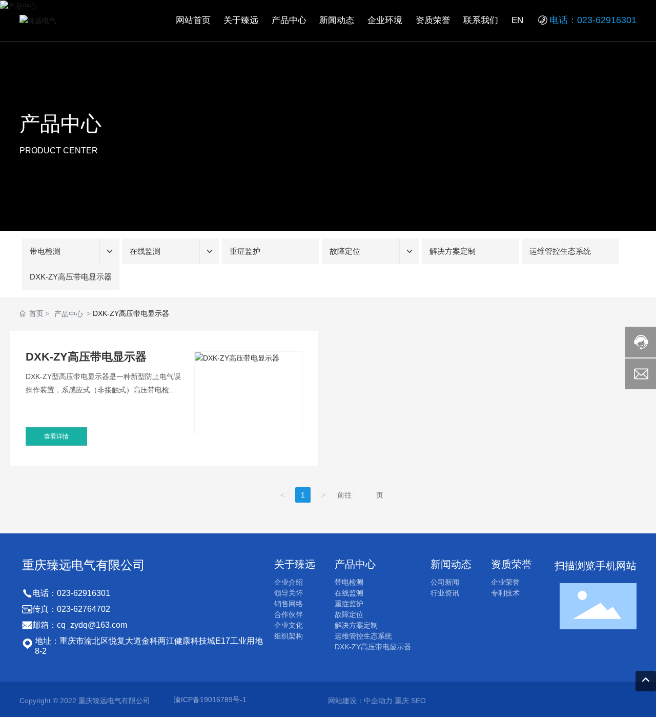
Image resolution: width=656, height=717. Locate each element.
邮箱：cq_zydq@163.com (79, 625)
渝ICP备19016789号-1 (210, 699)
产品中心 (60, 123)
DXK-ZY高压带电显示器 (86, 356)
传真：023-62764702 (71, 609)
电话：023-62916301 (593, 20)
